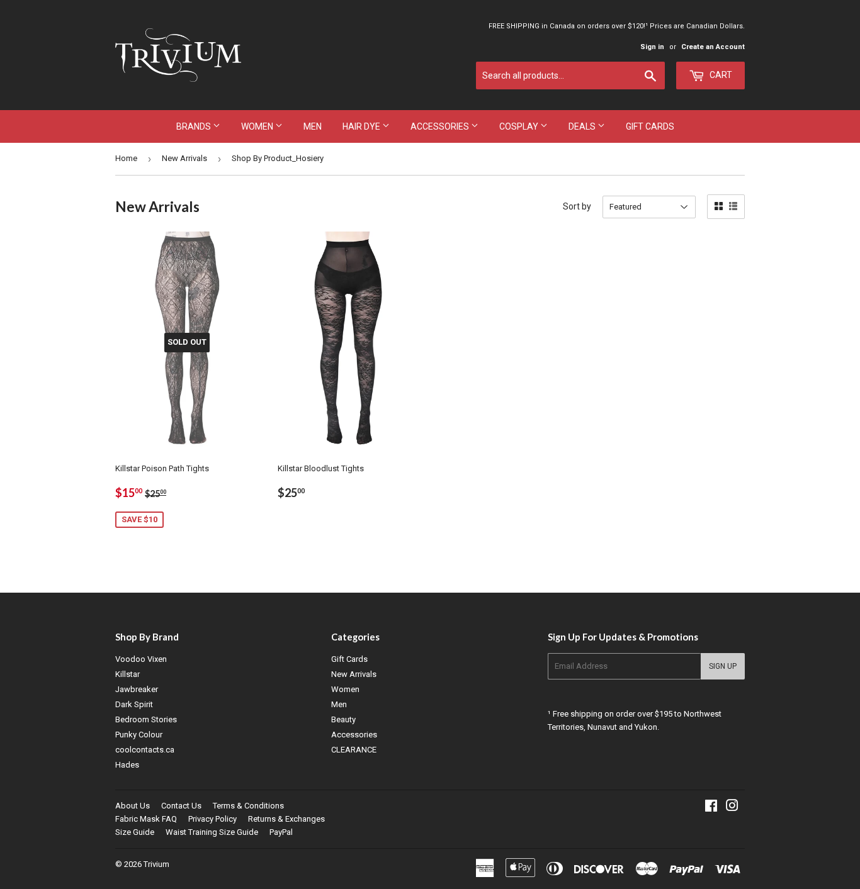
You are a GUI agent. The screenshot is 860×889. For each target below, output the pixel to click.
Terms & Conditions (248, 805)
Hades (127, 764)
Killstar (127, 674)
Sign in (652, 47)
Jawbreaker (136, 689)
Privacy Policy (212, 819)
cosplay (519, 126)
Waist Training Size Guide (212, 832)
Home (126, 158)
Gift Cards (650, 126)
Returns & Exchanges (286, 819)
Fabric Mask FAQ (146, 819)
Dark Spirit (134, 704)
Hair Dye (362, 126)
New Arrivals (184, 158)
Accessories (440, 126)
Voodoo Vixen (141, 659)
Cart (720, 75)
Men (312, 126)
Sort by (577, 206)
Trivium (156, 864)
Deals (583, 126)
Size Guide (134, 832)
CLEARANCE (353, 749)
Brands (194, 126)
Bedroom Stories (146, 719)
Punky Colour (138, 734)
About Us (132, 805)
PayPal (281, 832)
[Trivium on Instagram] (732, 807)
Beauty (343, 719)
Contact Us (181, 805)
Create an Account (713, 47)
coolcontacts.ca (144, 749)
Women (258, 126)
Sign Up (723, 666)
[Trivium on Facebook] (711, 807)
